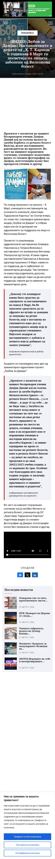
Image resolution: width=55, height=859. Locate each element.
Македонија (27, 33)
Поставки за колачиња (27, 845)
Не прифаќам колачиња (27, 853)
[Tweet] (27, 575)
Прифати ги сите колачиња (27, 836)
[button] (50, 23)
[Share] (20, 575)
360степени (18, 74)
